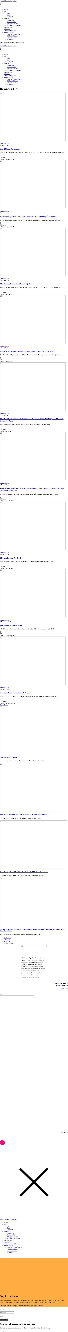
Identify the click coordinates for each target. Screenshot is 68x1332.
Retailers (7, 29)
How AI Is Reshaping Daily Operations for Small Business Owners (23, 814)
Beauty (6, 11)
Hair (8, 13)
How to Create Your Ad (15, 34)
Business (6, 18)
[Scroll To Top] (0, 1256)
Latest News (8, 27)
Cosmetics (10, 16)
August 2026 (64, 989)
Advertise (7, 939)
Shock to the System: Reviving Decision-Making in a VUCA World (27, 351)
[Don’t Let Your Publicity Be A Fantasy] (33, 684)
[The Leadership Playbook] (33, 549)
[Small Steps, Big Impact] (33, 140)
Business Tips (11, 22)
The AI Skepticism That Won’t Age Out (16, 284)
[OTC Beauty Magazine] (8, 1)
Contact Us (7, 938)
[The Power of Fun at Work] (33, 617)
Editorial (10, 39)
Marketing (10, 20)
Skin (8, 15)
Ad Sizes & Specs (12, 36)
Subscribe (7, 941)
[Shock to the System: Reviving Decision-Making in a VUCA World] (33, 343)
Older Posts (4, 705)
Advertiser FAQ (9, 32)
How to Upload (12, 38)
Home (6, 9)
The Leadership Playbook (10, 558)
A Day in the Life (12, 23)
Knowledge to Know (14, 25)
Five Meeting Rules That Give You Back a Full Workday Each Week (28, 216)
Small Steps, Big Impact (10, 149)
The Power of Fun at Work (11, 625)
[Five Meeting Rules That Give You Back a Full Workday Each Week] (33, 208)
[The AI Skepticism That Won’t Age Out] (33, 275)
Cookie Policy (45, 1328)
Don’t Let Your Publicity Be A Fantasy (15, 693)
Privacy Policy (8, 943)
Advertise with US (10, 31)
